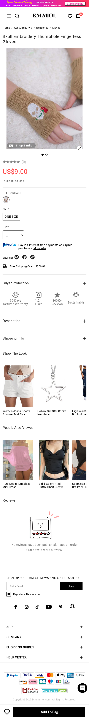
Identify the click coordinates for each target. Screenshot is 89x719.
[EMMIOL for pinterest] (61, 606)
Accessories (41, 27)
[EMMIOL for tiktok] (37, 606)
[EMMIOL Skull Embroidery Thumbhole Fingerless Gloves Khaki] (6, 201)
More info (39, 248)
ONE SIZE (11, 216)
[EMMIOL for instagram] (27, 606)
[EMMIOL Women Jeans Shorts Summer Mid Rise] (18, 386)
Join (71, 586)
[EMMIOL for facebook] (15, 606)
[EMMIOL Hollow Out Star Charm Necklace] (53, 386)
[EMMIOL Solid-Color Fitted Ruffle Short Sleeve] (54, 460)
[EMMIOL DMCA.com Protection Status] (54, 693)
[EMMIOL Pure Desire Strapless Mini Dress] (18, 460)
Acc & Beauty (22, 27)
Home (6, 27)
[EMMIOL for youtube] (49, 606)
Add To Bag (49, 712)
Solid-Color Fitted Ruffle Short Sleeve (51, 485)
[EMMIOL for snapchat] (72, 606)
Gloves (56, 27)
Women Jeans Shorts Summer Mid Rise (16, 412)
